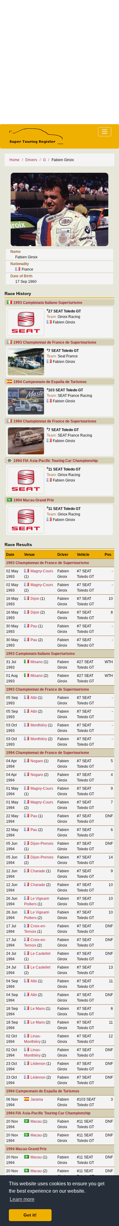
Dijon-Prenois (42, 843)
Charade (38, 871)
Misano (37, 662)
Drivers (31, 160)
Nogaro (37, 761)
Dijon (35, 598)
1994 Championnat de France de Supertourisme (54, 421)
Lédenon (38, 1064)
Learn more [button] (22, 1199)
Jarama (37, 1099)
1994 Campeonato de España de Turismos (50, 382)
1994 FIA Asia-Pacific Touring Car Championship (55, 461)
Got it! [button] (30, 1215)
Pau (34, 626)
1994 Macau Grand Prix (33, 500)
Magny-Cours (42, 571)
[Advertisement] (59, 62)
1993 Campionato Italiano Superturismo (47, 303)
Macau (36, 1121)
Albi (34, 698)
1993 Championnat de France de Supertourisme (54, 342)
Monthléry (39, 725)
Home (14, 160)
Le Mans (38, 1008)
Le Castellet (40, 953)
